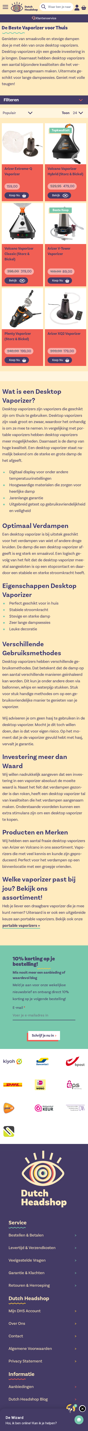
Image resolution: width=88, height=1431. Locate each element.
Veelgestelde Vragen (42, 1260)
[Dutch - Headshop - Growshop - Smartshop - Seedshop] (24, 7)
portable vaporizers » (21, 925)
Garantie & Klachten (42, 1272)
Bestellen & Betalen (42, 1235)
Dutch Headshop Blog (42, 1399)
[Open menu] (5, 7)
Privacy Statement (42, 1361)
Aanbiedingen (42, 1386)
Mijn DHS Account (42, 1310)
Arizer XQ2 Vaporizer (64, 333)
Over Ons (42, 1323)
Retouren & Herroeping (42, 1285)
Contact (42, 1336)
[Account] (76, 7)
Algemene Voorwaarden (42, 1348)
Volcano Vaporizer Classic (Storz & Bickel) (19, 254)
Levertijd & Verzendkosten (42, 1247)
